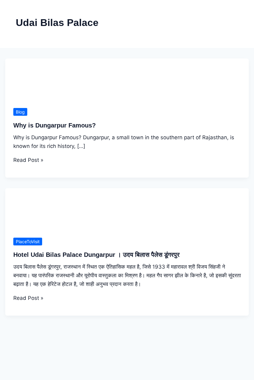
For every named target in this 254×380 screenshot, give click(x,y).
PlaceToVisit (28, 241)
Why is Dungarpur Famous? (54, 125)
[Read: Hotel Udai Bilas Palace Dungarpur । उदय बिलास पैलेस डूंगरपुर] (127, 233)
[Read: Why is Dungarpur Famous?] (127, 103)
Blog (20, 111)
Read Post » (28, 160)
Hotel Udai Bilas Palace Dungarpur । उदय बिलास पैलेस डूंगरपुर (96, 254)
